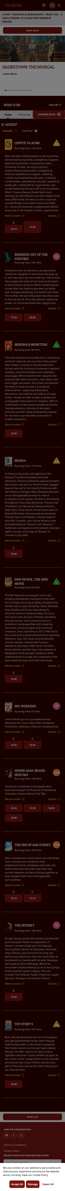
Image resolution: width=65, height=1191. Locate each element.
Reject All (48, 1184)
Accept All (17, 1184)
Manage (33, 1184)
